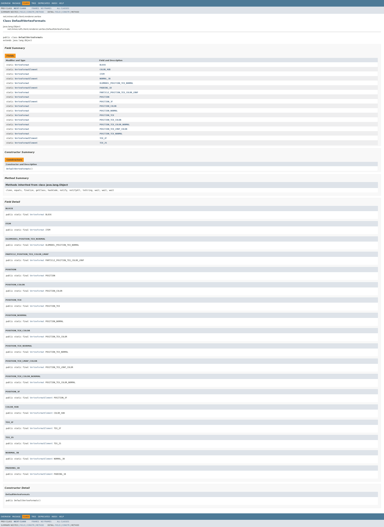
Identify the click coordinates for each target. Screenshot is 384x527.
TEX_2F (103, 138)
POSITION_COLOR (108, 106)
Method (40, 12)
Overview (5, 3)
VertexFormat (22, 65)
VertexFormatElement (26, 69)
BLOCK (103, 65)
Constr (30, 12)
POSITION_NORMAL (109, 111)
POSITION (104, 97)
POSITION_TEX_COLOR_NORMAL (115, 124)
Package (16, 3)
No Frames (46, 8)
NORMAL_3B (105, 78)
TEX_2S (103, 143)
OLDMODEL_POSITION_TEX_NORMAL (116, 83)
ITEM (102, 74)
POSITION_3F (106, 101)
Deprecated (44, 3)
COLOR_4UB (105, 69)
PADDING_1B (106, 88)
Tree (34, 3)
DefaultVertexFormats (18, 169)
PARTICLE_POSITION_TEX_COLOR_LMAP (119, 92)
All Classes (63, 8)
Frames (35, 8)
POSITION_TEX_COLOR (110, 120)
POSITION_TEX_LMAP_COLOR (113, 129)
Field (22, 12)
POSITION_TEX (107, 115)
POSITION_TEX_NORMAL (111, 133)
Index (54, 3)
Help (61, 3)
